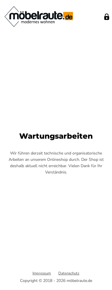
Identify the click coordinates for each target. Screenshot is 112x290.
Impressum (41, 273)
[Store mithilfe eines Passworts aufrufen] (106, 16)
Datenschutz (68, 273)
